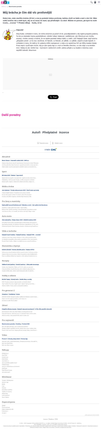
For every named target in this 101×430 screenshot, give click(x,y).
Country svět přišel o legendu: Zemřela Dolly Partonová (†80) (16, 196)
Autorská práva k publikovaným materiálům (14, 426)
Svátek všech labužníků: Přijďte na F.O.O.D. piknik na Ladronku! (17, 267)
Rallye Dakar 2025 (17, 220)
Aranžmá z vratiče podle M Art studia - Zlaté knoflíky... (15, 207)
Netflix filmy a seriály (26, 279)
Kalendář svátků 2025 (17, 160)
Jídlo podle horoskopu (33, 264)
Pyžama (4, 387)
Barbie (3, 384)
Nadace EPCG (30, 249)
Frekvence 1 (5, 411)
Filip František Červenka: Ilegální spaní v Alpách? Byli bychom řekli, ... (18, 283)
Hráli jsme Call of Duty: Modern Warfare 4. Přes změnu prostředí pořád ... (19, 237)
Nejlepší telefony (21, 235)
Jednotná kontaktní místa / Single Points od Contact (42, 427)
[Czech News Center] (54, 149)
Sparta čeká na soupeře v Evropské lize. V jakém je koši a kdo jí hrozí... (19, 178)
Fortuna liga (24, 339)
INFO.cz (26, 160)
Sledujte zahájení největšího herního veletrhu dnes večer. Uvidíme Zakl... (19, 328)
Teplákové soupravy (7, 391)
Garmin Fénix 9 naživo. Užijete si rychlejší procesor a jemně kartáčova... (19, 241)
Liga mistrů (19, 175)
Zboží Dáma (5, 359)
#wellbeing (12, 294)
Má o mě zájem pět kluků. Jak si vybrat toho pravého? (15, 326)
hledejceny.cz (5, 353)
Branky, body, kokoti (14, 339)
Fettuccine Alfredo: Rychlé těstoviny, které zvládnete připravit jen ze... (18, 269)
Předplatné (49, 132)
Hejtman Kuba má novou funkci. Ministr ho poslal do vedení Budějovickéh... (20, 254)
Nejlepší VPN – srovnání (33, 235)
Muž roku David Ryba (7, 343)
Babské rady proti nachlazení (26, 309)
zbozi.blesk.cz (5, 360)
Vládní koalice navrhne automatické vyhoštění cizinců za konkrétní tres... (19, 166)
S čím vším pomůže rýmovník (43, 309)
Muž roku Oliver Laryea (7, 345)
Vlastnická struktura (92, 426)
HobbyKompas (5, 364)
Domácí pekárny (21, 264)
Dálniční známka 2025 (30, 220)
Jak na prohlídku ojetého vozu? (9, 362)
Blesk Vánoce (6, 160)
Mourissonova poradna (8, 324)
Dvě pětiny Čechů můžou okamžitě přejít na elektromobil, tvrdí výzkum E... (20, 222)
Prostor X (5, 339)
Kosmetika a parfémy (7, 389)
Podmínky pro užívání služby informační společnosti (38, 426)
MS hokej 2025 (6, 175)
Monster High (5, 382)
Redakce (51, 419)
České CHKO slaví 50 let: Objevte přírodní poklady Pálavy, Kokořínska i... (19, 330)
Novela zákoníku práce (18, 249)
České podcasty (6, 407)
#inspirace (5, 294)
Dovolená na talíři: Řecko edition (9, 300)
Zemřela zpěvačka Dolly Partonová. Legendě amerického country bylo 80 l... (20, 165)
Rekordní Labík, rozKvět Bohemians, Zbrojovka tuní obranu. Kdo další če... (20, 341)
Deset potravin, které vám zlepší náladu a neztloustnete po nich (17, 311)
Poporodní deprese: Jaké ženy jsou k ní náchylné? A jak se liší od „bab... (19, 313)
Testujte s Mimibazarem (7, 380)
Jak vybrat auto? (6, 372)
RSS (56, 419)
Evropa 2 (4, 413)
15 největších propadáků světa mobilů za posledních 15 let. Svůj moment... (20, 239)
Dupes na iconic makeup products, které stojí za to (14, 298)
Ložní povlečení (6, 395)
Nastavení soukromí (82, 426)
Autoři (36, 132)
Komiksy (18, 324)
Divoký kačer (15, 279)
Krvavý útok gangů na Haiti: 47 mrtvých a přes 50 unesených (16, 194)
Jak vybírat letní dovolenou (39, 205)
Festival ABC (26, 324)
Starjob (3, 405)
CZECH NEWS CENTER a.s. (38, 423)
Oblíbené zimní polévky (8, 264)
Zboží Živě (4, 355)
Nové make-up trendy (33, 190)
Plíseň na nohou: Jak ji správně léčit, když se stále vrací (15, 315)
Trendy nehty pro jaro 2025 (18, 190)
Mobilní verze (58, 143)
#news (18, 294)
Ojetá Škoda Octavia (7, 370)
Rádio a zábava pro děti (7, 409)
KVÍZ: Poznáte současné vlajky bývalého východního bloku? (16, 282)
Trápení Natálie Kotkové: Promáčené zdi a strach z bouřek (16, 192)
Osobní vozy (5, 357)
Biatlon (13, 175)
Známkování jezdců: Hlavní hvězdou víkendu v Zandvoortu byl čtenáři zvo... (20, 226)
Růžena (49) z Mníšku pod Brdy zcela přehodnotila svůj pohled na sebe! (19, 209)
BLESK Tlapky (6, 279)
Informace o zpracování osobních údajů (61, 426)
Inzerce (64, 132)
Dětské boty (5, 393)
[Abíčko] (4, 4)
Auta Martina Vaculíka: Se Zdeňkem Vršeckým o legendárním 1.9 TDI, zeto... (20, 224)
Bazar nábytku (5, 397)
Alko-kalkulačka (6, 220)
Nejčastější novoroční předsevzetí (11, 205)
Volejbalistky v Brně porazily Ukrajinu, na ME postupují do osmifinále (18, 179)
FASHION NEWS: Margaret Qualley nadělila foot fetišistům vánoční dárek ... (20, 296)
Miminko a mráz (26, 205)
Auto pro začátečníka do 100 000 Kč (10, 366)
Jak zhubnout (6, 190)
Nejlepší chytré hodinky (8, 235)
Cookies (74, 426)
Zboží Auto (4, 368)
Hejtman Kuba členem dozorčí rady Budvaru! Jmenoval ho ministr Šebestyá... (20, 163)
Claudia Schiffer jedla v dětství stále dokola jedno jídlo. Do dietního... (18, 270)
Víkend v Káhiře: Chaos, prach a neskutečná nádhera (15, 285)
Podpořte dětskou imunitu (9, 309)
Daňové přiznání (6, 249)
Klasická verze (43, 143)
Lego (3, 386)
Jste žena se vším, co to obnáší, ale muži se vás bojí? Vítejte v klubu (18, 211)
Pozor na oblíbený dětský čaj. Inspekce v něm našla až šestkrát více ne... (19, 256)
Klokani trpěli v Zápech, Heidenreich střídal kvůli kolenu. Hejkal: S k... (18, 181)
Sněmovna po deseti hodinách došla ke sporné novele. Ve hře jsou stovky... (20, 252)
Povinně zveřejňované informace (63, 427)
